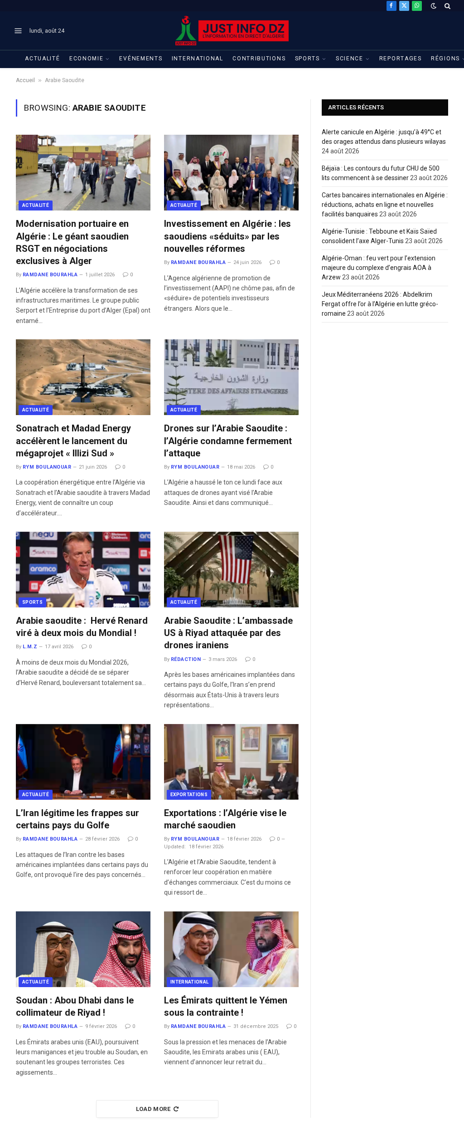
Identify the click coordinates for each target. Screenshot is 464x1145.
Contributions (258, 58)
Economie (86, 58)
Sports (307, 58)
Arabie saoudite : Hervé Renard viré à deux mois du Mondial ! (82, 626)
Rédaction (186, 659)
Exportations (189, 794)
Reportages (400, 58)
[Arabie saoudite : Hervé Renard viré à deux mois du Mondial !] (83, 569)
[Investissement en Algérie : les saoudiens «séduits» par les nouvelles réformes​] (231, 172)
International (197, 58)
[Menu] (18, 31)
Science (349, 58)
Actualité (42, 58)
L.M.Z (30, 647)
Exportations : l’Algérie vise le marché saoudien (225, 819)
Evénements (140, 58)
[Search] (446, 5)
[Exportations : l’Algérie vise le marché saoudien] (231, 762)
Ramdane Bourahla (50, 275)
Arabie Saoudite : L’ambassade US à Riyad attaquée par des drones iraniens (228, 633)
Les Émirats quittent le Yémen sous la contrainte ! (225, 1006)
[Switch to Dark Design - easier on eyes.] (434, 6)
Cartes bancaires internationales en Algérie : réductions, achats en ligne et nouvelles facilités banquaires (385, 204)
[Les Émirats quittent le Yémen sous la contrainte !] (231, 949)
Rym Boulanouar (47, 467)
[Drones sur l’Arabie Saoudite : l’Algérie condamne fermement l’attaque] (231, 377)
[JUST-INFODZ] (231, 30)
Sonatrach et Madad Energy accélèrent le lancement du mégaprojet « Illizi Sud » (73, 440)
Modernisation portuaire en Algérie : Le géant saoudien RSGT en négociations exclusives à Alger (72, 242)
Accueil (25, 80)
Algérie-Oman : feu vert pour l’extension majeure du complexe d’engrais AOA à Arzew (378, 267)
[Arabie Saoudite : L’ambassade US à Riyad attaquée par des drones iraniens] (231, 569)
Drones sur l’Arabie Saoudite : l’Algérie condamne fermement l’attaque (228, 440)
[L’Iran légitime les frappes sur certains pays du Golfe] (83, 762)
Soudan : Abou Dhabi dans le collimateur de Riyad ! (75, 1006)
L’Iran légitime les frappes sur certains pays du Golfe (77, 819)
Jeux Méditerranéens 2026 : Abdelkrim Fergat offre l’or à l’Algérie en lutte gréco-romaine (380, 304)
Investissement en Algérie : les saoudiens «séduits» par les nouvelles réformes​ (227, 236)
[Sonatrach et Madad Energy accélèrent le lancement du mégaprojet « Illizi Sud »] (83, 377)
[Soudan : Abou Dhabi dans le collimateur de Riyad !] (83, 949)
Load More (153, 1109)
